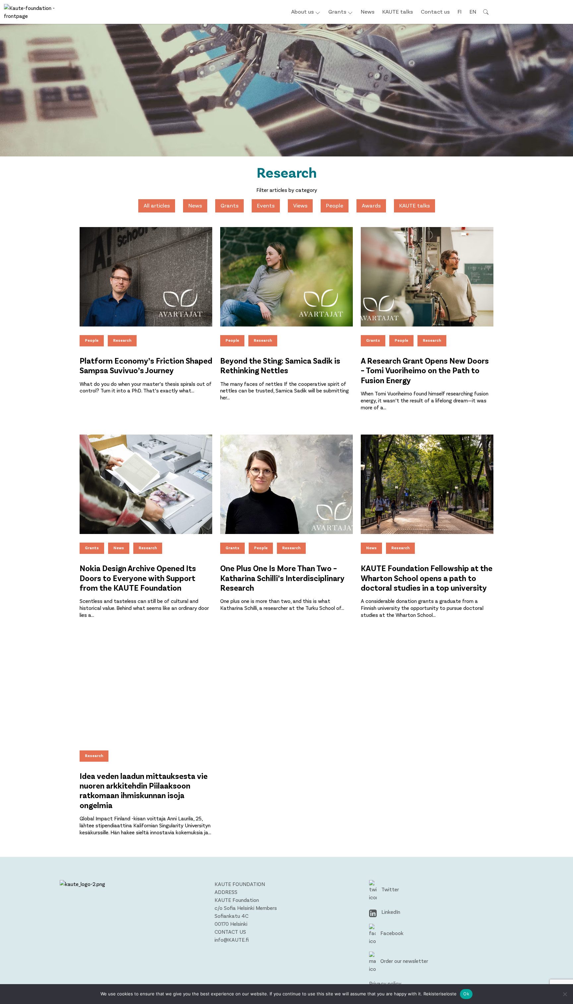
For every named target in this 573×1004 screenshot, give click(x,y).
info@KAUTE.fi (232, 939)
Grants (337, 11)
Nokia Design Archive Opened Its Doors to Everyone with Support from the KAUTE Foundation (138, 577)
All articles (157, 205)
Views (300, 205)
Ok (466, 993)
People (334, 205)
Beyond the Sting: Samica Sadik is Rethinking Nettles (280, 365)
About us (302, 11)
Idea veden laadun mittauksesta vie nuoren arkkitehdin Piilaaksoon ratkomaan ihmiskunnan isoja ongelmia (144, 790)
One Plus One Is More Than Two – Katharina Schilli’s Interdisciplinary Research (282, 577)
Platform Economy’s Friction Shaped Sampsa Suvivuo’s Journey (146, 365)
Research (122, 340)
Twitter (389, 889)
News (367, 11)
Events (266, 205)
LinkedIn (390, 912)
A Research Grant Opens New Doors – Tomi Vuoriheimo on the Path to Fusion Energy (425, 370)
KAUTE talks (397, 11)
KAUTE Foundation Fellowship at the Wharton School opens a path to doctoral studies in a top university (426, 577)
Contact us (435, 11)
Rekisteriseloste (440, 993)
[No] (564, 994)
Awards (371, 205)
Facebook (391, 933)
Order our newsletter (403, 961)
